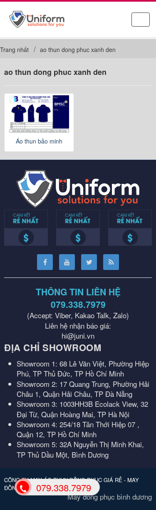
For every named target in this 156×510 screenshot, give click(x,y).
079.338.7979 (78, 304)
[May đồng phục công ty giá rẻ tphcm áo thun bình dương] (36, 18)
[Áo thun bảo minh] (39, 114)
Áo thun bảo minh (39, 141)
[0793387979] (22, 486)
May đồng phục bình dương (109, 496)
